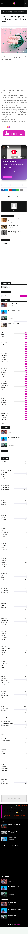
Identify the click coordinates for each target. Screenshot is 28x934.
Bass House (14, 511)
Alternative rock (14, 489)
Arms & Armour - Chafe (13, 831)
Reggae (14, 736)
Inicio (7, 922)
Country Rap (14, 549)
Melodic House (14, 684)
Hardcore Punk (14, 644)
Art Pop (14, 498)
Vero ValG (16, 210)
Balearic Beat (14, 508)
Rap (14, 734)
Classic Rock (14, 545)
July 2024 (14, 396)
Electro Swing (14, 590)
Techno (14, 777)
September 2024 (14, 391)
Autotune (14, 502)
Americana (14, 496)
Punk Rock (14, 729)
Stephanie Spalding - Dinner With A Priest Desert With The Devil (16, 232)
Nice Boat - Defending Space (14, 824)
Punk (14, 727)
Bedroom (14, 515)
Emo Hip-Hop (14, 596)
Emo (14, 594)
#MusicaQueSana (7, 815)
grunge (14, 790)
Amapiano (14, 491)
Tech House (14, 774)
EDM (14, 579)
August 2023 (14, 417)
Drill (14, 575)
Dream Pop (14, 573)
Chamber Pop (14, 532)
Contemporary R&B (9, 11)
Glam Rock (14, 629)
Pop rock (14, 706)
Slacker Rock (14, 759)
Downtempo (14, 571)
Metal (14, 689)
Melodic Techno (14, 687)
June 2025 (14, 372)
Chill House (14, 534)
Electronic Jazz (14, 592)
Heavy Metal (14, 650)
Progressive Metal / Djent (14, 723)
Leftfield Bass (14, 680)
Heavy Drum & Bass (14, 648)
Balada (14, 506)
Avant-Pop (14, 504)
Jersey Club (14, 671)
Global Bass (14, 633)
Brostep (14, 530)
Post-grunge (14, 717)
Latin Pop (14, 676)
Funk (14, 616)
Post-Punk (14, 714)
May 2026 (14, 348)
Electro (14, 581)
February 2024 (14, 406)
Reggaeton (14, 738)
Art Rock (14, 500)
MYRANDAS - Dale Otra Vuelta (15, 837)
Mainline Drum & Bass (14, 682)
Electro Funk (14, 584)
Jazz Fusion (14, 669)
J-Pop (14, 665)
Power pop (14, 719)
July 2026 (14, 344)
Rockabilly (14, 749)
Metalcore (14, 691)
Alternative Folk (14, 485)
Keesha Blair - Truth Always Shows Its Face (17, 219)
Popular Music (14, 708)
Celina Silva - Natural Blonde (14, 323)
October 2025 (14, 364)
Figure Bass (14, 603)
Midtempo (14, 693)
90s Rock (14, 463)
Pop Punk (14, 702)
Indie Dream (17, 924)
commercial (14, 787)
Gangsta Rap (14, 622)
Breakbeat (14, 528)
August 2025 (14, 368)
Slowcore (14, 762)
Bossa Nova (14, 526)
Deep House (14, 564)
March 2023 (14, 419)
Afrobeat (14, 474)
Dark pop (14, 562)
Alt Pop (14, 481)
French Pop (14, 614)
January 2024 (14, 409)
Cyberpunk (14, 551)
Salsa (14, 751)
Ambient (14, 493)
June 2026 (14, 346)
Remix (14, 742)
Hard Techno (14, 641)
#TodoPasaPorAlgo (19, 814)
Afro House (14, 472)
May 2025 (14, 374)
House (14, 654)
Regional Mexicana (14, 740)
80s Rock (14, 461)
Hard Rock (14, 639)
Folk (14, 605)
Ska (14, 755)
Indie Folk (14, 659)
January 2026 (14, 357)
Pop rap (14, 704)
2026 (14, 332)
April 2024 (14, 402)
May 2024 (14, 400)
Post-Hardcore (14, 712)
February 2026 (14, 355)
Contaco (20, 922)
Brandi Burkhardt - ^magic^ (14, 310)
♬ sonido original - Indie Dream (19, 815)
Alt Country (14, 476)
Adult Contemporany (14, 470)
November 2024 (14, 387)
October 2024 (14, 389)
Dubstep (14, 577)
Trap (14, 781)
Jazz (14, 667)
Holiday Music (14, 652)
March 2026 (14, 353)
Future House (14, 620)
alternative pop (14, 785)
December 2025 (14, 359)
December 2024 (14, 385)
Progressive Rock (14, 725)
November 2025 (14, 361)
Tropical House (14, 783)
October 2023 (14, 415)
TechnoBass (14, 779)
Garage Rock (14, 624)
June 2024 (14, 398)
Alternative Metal (14, 487)
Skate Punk (14, 757)
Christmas (14, 543)
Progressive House (14, 721)
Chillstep (14, 536)
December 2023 (14, 411)
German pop (14, 626)
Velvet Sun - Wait (12, 317)
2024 (14, 336)
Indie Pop (14, 661)
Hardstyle (14, 646)
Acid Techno (14, 468)
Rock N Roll (14, 747)
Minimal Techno (14, 697)
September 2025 (14, 366)
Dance (14, 553)
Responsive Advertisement (14, 798)
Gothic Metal (14, 637)
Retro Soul (14, 744)
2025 (14, 334)
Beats (14, 513)
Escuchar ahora (8, 176)
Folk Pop (14, 607)
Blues (14, 521)
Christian (14, 541)
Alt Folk (14, 478)
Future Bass (14, 618)
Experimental (14, 601)
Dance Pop (14, 185)
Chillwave (14, 538)
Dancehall (14, 558)
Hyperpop (14, 656)
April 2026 (14, 351)
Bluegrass (14, 519)
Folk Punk (14, 609)
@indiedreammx (7, 806)
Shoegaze (14, 753)
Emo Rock (14, 599)
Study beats (14, 772)
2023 (14, 338)
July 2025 (14, 370)
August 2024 (14, 394)
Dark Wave (14, 560)
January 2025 (14, 383)
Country (14, 547)
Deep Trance (14, 566)
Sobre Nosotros (14, 922)
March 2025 (14, 379)
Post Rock (14, 710)
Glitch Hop (14, 631)
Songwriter (14, 766)
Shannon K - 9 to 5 (12, 303)
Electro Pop (14, 588)
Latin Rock (14, 678)
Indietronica (14, 663)
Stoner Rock (14, 770)
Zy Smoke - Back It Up (13, 225)
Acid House (14, 465)
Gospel (14, 635)
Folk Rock (14, 611)
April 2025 (14, 376)
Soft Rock (14, 764)
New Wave (14, 699)
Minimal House (14, 695)
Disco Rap (20, 185)
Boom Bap (14, 523)
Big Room (14, 517)
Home (4, 11)
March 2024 (14, 404)
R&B (14, 732)
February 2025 (14, 381)
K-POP (14, 674)
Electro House (14, 586)
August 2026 (14, 342)
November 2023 (14, 413)
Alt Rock (14, 483)
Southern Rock (14, 768)
